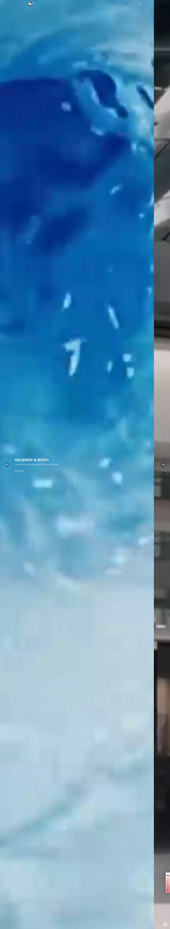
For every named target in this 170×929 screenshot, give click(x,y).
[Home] (31, 3)
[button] (138, 3)
